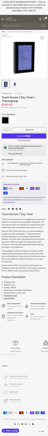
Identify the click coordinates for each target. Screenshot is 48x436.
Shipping (11, 107)
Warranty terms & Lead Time (16, 176)
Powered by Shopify (38, 419)
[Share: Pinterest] (16, 208)
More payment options (24, 140)
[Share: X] (12, 208)
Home (3, 31)
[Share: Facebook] (8, 208)
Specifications (9, 298)
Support (5, 366)
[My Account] (40, 19)
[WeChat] (33, 424)
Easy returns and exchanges (16, 170)
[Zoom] (42, 38)
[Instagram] (18, 424)
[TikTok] (29, 424)
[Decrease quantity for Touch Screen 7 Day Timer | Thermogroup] (3, 129)
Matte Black (5, 120)
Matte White (13, 120)
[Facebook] (15, 424)
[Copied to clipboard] (20, 208)
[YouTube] (22, 424)
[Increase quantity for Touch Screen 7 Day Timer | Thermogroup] (9, 129)
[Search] (43, 25)
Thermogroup (7, 93)
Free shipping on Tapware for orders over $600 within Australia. (25, 164)
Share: (4, 209)
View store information (15, 153)
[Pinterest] (26, 424)
